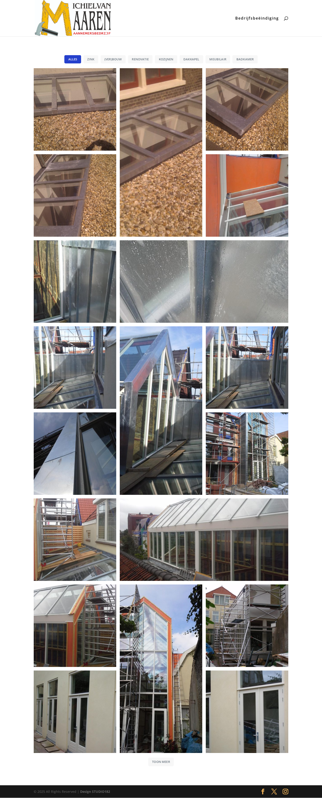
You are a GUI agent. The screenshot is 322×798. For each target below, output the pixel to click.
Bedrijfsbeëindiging (257, 19)
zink (90, 59)
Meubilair (217, 59)
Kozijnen (166, 59)
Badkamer (245, 59)
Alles (72, 59)
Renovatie (140, 59)
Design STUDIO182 (95, 791)
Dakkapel (191, 59)
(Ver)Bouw (113, 59)
